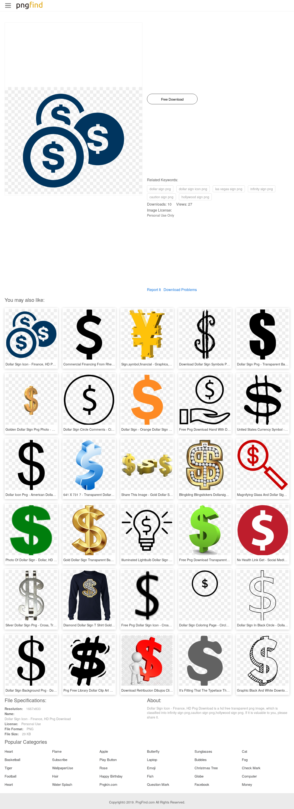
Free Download (172, 99)
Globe (199, 776)
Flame (57, 751)
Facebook (202, 784)
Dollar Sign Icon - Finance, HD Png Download (39, 364)
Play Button (108, 759)
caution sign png (161, 197)
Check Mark (251, 767)
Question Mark (158, 784)
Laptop (152, 759)
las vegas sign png (228, 189)
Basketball (12, 759)
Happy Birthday (111, 776)
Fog (245, 759)
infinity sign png (261, 189)
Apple (103, 751)
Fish (150, 776)
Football (10, 776)
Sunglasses (203, 751)
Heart (9, 751)
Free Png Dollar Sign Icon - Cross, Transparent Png (158, 625)
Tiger (8, 767)
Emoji (151, 767)
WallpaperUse (62, 767)
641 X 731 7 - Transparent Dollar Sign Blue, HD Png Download (108, 494)
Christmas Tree (206, 767)
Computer (249, 776)
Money (247, 784)
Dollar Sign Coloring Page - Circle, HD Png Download (217, 625)
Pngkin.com (108, 784)
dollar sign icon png (193, 189)
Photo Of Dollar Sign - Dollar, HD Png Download (40, 559)
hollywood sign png (195, 197)
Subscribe (59, 759)
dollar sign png (160, 189)
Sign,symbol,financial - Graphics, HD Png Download (158, 364)
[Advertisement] (73, 55)
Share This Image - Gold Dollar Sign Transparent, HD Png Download (171, 494)
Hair (55, 776)
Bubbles (201, 759)
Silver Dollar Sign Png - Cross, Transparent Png (40, 625)
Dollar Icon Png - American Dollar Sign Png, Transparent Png (50, 494)
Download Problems (180, 289)
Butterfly (153, 751)
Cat (244, 751)
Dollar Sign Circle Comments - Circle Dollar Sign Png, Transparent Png (114, 429)
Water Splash (62, 784)
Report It (154, 289)
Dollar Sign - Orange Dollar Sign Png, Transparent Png (161, 429)
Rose (103, 767)
